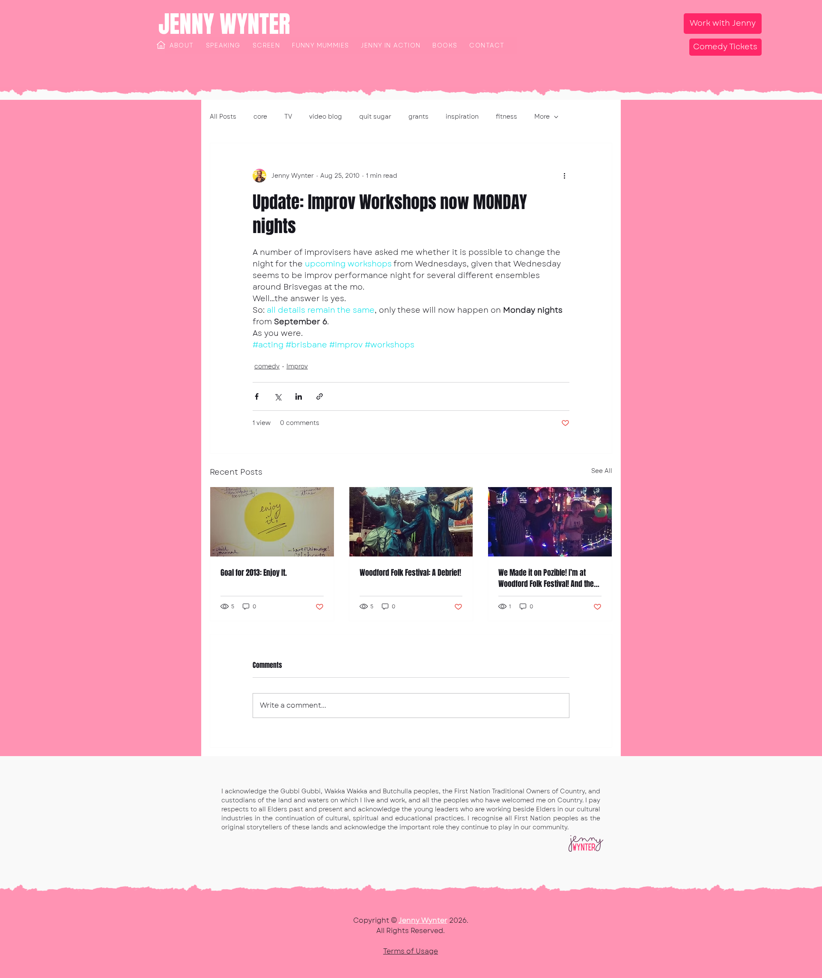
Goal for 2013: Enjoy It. (253, 572)
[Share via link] (320, 396)
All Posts (223, 117)
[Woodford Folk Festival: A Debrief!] (411, 521)
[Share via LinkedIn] (299, 396)
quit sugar (375, 117)
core (260, 117)
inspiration (462, 117)
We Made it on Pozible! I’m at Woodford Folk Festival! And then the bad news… (548, 578)
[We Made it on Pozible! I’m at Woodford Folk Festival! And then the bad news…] (550, 521)
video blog (325, 117)
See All (601, 471)
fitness (506, 117)
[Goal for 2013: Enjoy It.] (272, 521)
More (542, 117)
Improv (297, 366)
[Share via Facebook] (257, 396)
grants (418, 117)
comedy (267, 366)
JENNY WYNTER (224, 24)
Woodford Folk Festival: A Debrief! (410, 572)
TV (288, 117)
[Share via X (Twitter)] (278, 396)
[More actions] (564, 175)
